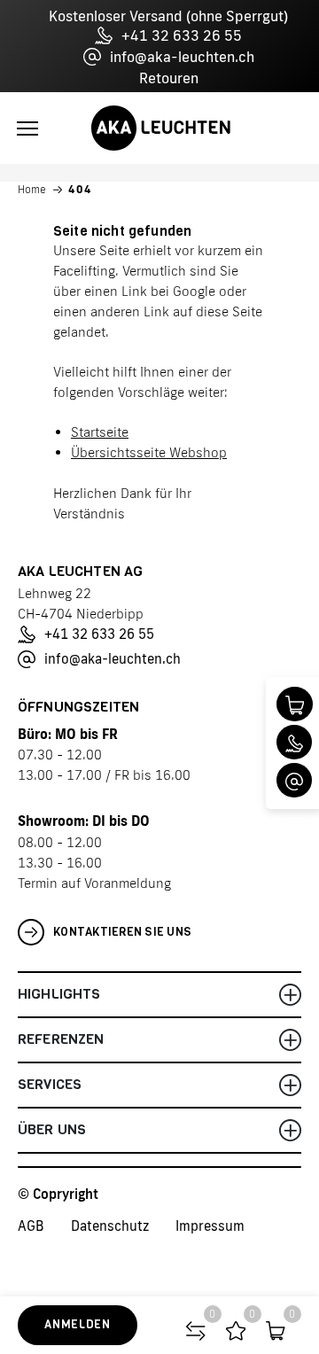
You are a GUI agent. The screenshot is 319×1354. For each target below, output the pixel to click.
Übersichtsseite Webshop (149, 452)
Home (32, 189)
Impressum (210, 1226)
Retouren (168, 78)
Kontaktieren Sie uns (122, 931)
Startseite (99, 432)
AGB (31, 1226)
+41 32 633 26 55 (181, 35)
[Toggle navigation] (27, 128)
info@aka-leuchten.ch (182, 57)
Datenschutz (110, 1226)
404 (80, 189)
